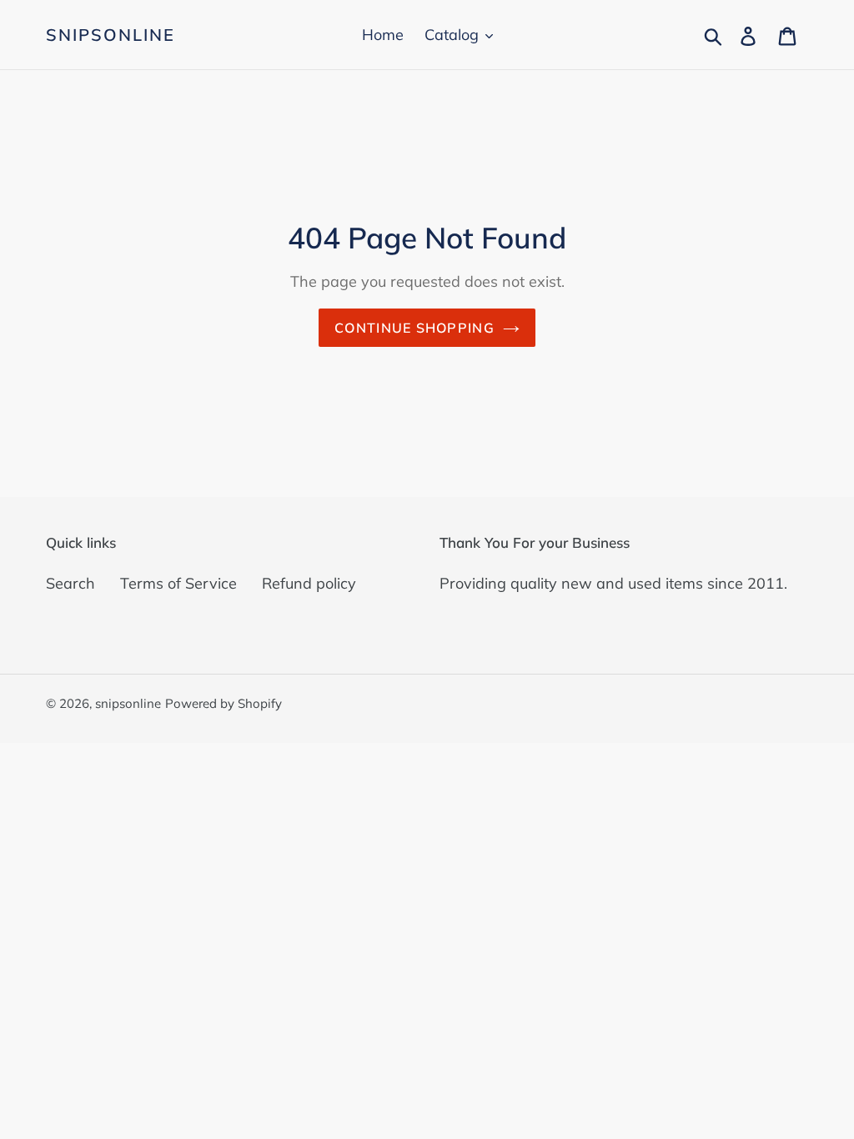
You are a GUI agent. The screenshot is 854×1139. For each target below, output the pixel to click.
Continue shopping (414, 327)
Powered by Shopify (223, 703)
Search (70, 583)
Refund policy (309, 583)
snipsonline (110, 35)
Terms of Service (178, 583)
